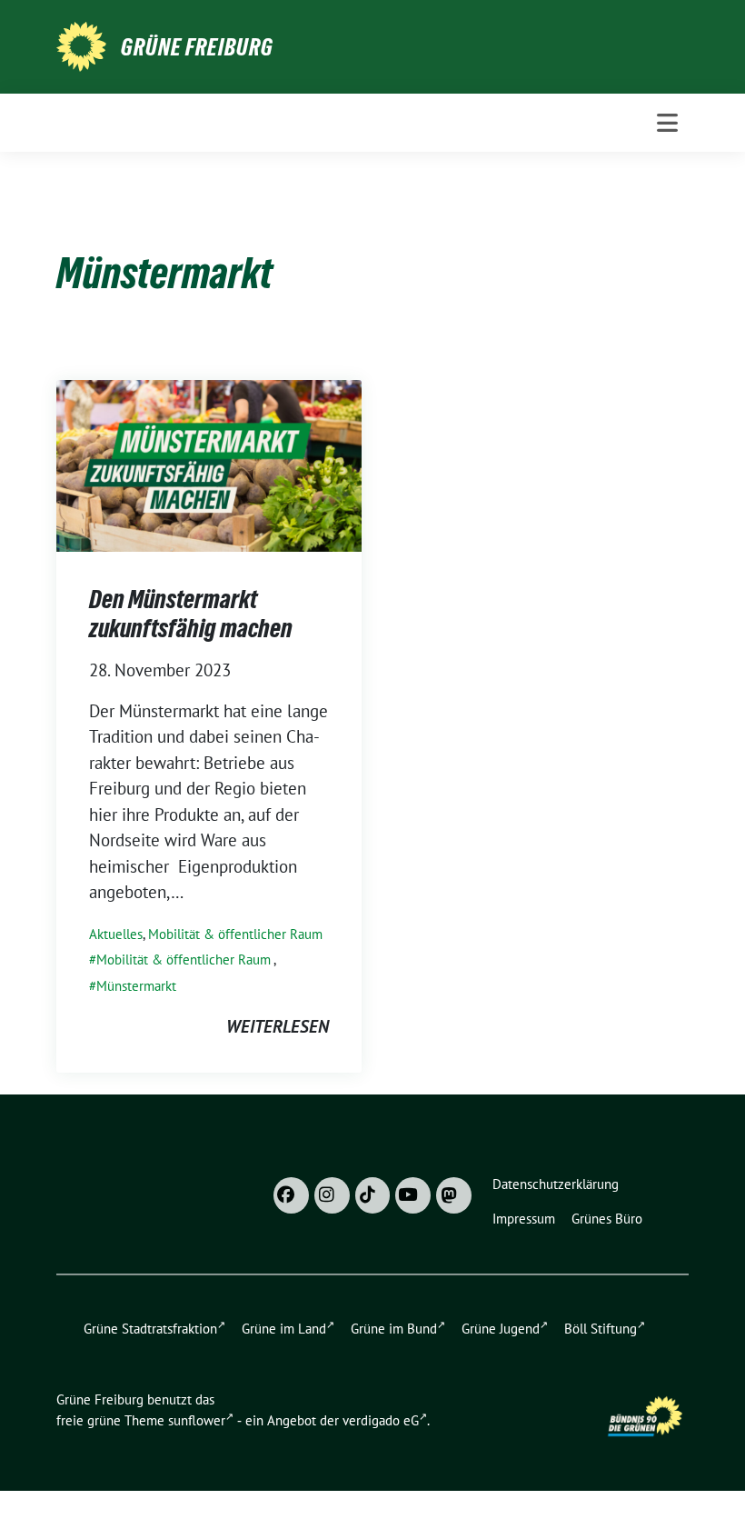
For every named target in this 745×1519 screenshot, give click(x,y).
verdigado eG (381, 1420)
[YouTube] (413, 1195)
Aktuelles (116, 934)
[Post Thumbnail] (209, 464)
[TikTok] (373, 1195)
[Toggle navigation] (667, 122)
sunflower (196, 1420)
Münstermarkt (136, 985)
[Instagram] (332, 1195)
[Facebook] (291, 1195)
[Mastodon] (454, 1195)
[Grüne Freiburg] (81, 44)
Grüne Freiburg (197, 47)
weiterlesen (277, 1026)
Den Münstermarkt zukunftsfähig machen (191, 614)
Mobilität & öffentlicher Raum (235, 934)
